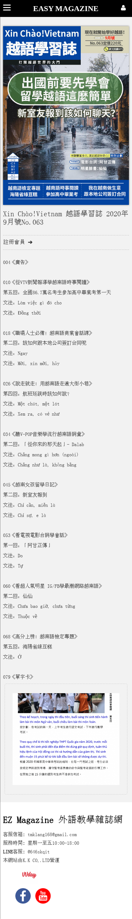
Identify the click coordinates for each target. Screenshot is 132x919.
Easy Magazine (66, 8)
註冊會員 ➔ (18, 242)
